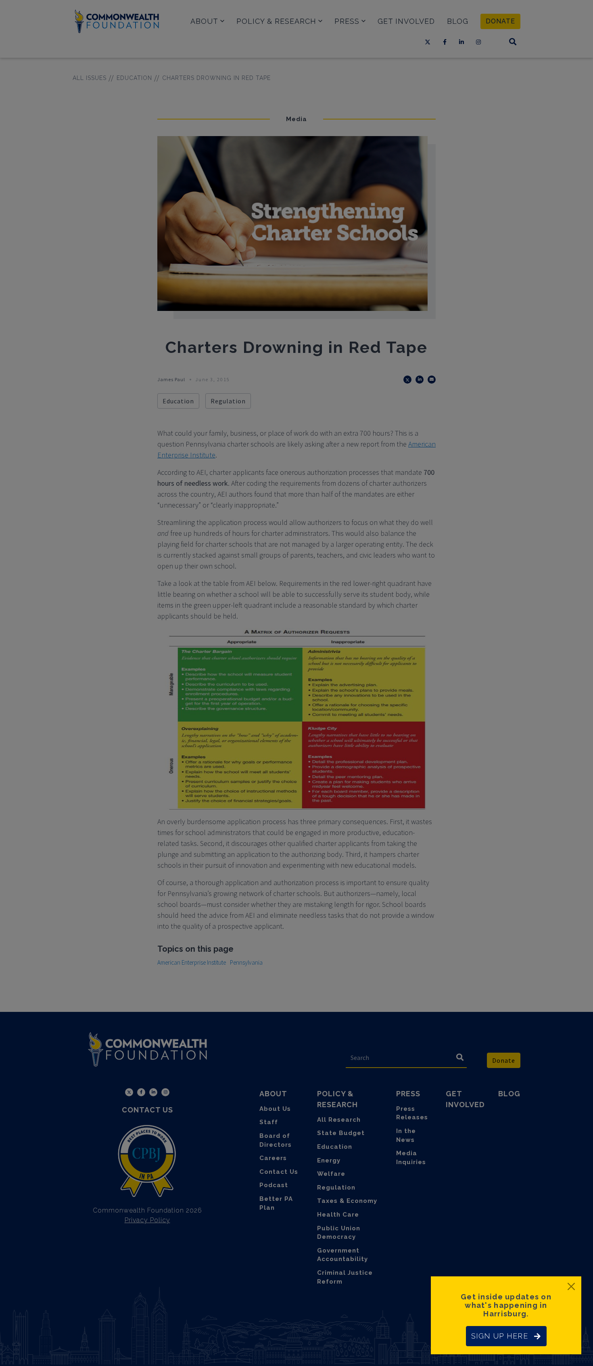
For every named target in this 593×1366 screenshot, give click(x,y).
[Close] (571, 1286)
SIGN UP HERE (499, 1336)
